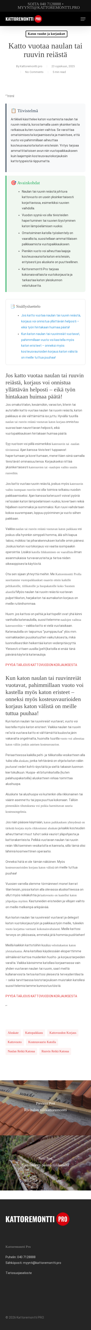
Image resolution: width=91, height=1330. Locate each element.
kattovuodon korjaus (62, 1032)
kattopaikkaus (34, 1032)
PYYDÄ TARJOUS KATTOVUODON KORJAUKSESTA (41, 665)
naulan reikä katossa (21, 1051)
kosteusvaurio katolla (42, 1042)
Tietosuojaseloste (19, 1273)
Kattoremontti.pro (31, 66)
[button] (83, 19)
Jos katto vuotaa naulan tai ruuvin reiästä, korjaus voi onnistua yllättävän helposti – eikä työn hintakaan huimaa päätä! (51, 321)
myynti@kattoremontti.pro (49, 7)
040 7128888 (26, 1257)
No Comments (34, 72)
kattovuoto (15, 1042)
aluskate (13, 1032)
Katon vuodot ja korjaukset (46, 33)
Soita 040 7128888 (44, 4)
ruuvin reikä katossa (55, 1051)
